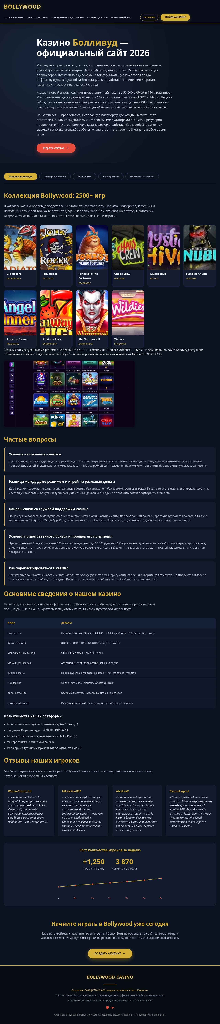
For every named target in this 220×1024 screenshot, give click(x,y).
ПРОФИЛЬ (149, 17)
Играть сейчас (53, 148)
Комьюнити (85, 176)
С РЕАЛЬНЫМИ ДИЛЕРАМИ (68, 17)
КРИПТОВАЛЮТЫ (38, 17)
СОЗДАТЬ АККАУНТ (175, 16)
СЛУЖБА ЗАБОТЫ (14, 17)
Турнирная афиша (55, 176)
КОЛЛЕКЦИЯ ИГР (97, 17)
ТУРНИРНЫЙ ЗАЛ (121, 17)
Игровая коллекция (20, 176)
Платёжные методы (142, 176)
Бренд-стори (111, 176)
